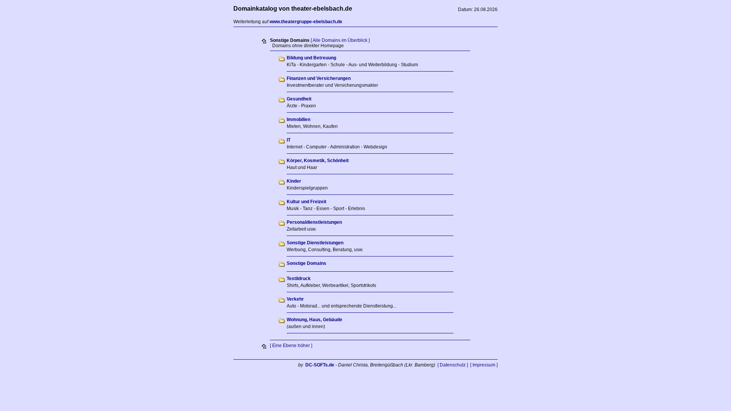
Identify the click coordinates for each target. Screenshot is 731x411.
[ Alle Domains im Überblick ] (340, 40)
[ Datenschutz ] (452, 365)
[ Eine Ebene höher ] (291, 345)
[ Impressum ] (484, 365)
